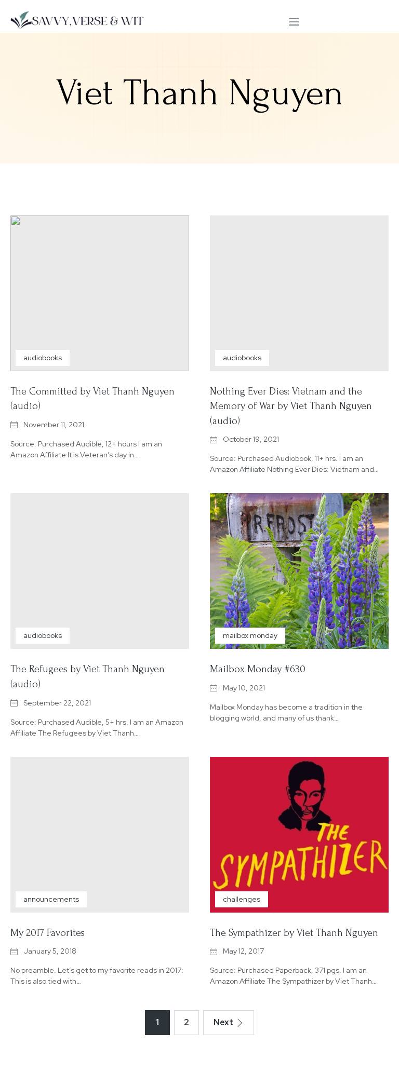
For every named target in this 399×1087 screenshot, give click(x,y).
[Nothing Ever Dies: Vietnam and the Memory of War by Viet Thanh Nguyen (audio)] (299, 293)
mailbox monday (250, 635)
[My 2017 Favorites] (99, 835)
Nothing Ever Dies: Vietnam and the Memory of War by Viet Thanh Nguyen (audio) (291, 406)
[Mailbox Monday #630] (299, 571)
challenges (241, 899)
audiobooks (42, 357)
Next (223, 1022)
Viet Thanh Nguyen (199, 93)
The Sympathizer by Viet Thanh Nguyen (294, 933)
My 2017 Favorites (47, 933)
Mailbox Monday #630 (257, 669)
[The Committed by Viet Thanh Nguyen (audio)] (99, 293)
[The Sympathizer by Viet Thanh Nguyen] (299, 835)
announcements (51, 899)
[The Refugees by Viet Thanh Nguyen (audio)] (99, 571)
